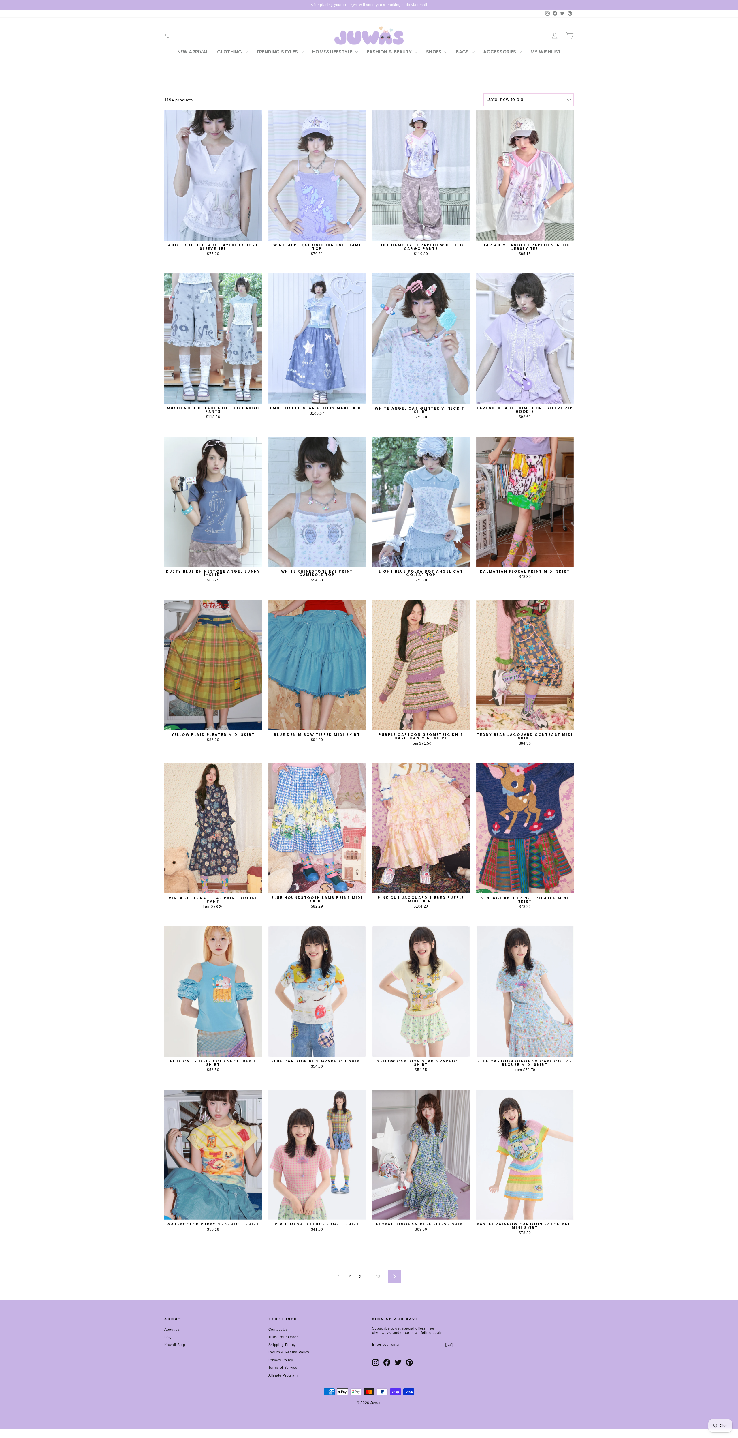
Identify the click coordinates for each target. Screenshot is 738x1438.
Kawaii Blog (174, 1345)
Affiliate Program (283, 1375)
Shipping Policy (282, 1345)
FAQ (168, 1337)
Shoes (434, 51)
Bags (463, 51)
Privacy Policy (280, 1360)
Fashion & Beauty (390, 51)
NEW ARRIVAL (192, 51)
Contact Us (278, 1330)
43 (378, 1276)
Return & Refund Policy (288, 1352)
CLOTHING (230, 51)
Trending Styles (277, 51)
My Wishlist (545, 51)
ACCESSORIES (500, 51)
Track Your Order (283, 1337)
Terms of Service (283, 1368)
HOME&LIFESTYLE (333, 51)
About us (172, 1330)
